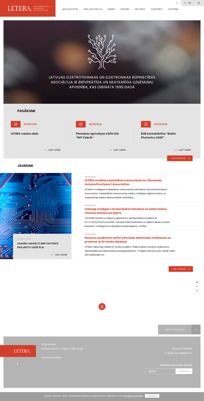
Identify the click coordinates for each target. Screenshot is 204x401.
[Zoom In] (197, 282)
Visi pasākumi (178, 158)
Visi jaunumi (179, 269)
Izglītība (173, 9)
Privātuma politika (51, 357)
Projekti (140, 9)
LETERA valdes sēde (24, 134)
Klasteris (156, 9)
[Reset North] (197, 291)
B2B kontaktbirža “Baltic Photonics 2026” (158, 135)
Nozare (125, 9)
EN (189, 3)
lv (185, 3)
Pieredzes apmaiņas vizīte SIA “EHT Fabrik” (97, 135)
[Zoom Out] (197, 286)
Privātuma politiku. (133, 395)
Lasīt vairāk (54, 150)
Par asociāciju (93, 9)
